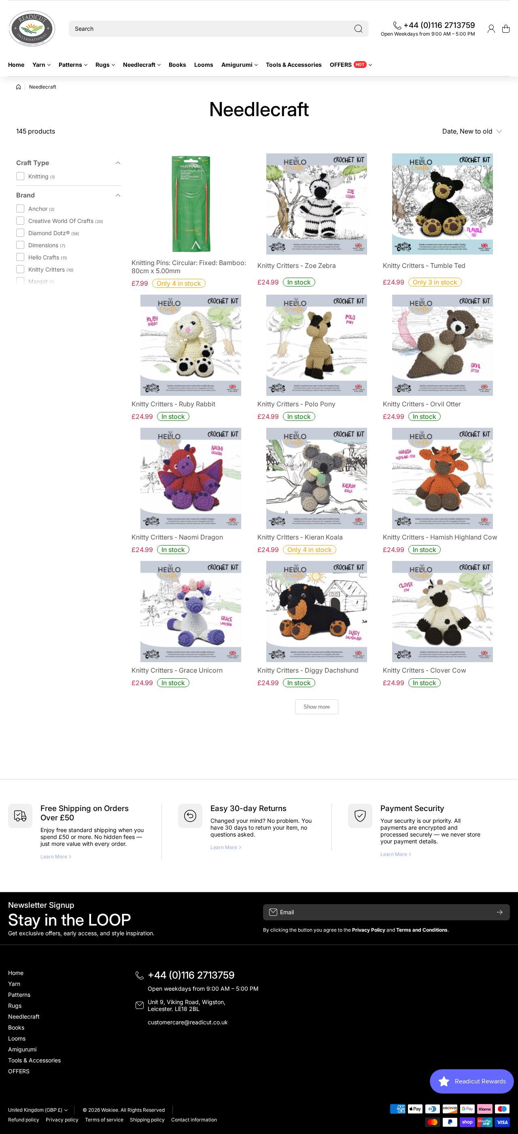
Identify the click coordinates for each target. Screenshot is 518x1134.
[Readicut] (32, 28)
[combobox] (219, 29)
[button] (506, 29)
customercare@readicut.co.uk (188, 1022)
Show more (317, 707)
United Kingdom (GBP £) (35, 1110)
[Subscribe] (500, 912)
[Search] (358, 29)
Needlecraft (42, 87)
